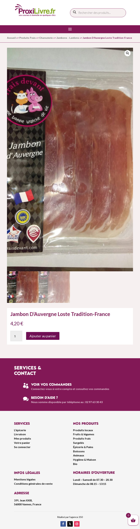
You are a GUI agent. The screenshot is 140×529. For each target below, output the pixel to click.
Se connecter (22, 447)
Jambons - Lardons (67, 37)
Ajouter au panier (43, 336)
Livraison (20, 434)
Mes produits (22, 438)
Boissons (79, 451)
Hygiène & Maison (84, 459)
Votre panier (22, 442)
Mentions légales (25, 479)
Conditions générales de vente (33, 483)
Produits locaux (83, 430)
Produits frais (82, 438)
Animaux (78, 455)
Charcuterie (46, 37)
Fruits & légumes (83, 434)
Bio (75, 463)
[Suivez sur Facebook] (63, 524)
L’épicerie (20, 430)
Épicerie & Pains (83, 447)
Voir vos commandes (51, 384)
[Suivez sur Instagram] (77, 524)
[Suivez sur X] (70, 524)
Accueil (11, 37)
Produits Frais (27, 37)
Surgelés (78, 442)
